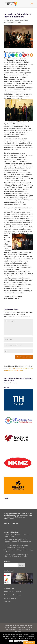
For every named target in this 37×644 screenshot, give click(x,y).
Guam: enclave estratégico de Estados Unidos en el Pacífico (16, 555)
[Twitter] (9, 55)
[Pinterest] (24, 55)
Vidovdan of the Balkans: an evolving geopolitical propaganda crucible (18, 541)
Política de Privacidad (12, 595)
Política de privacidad (21, 641)
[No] (35, 638)
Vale (11, 641)
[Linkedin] (13, 55)
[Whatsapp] (16, 55)
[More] (31, 55)
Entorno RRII (16, 22)
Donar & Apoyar (10, 598)
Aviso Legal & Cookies (12, 591)
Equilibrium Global (12, 20)
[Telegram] (20, 55)
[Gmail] (27, 55)
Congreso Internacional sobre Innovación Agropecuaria (16, 546)
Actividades (8, 22)
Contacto (7, 601)
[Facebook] (5, 55)
